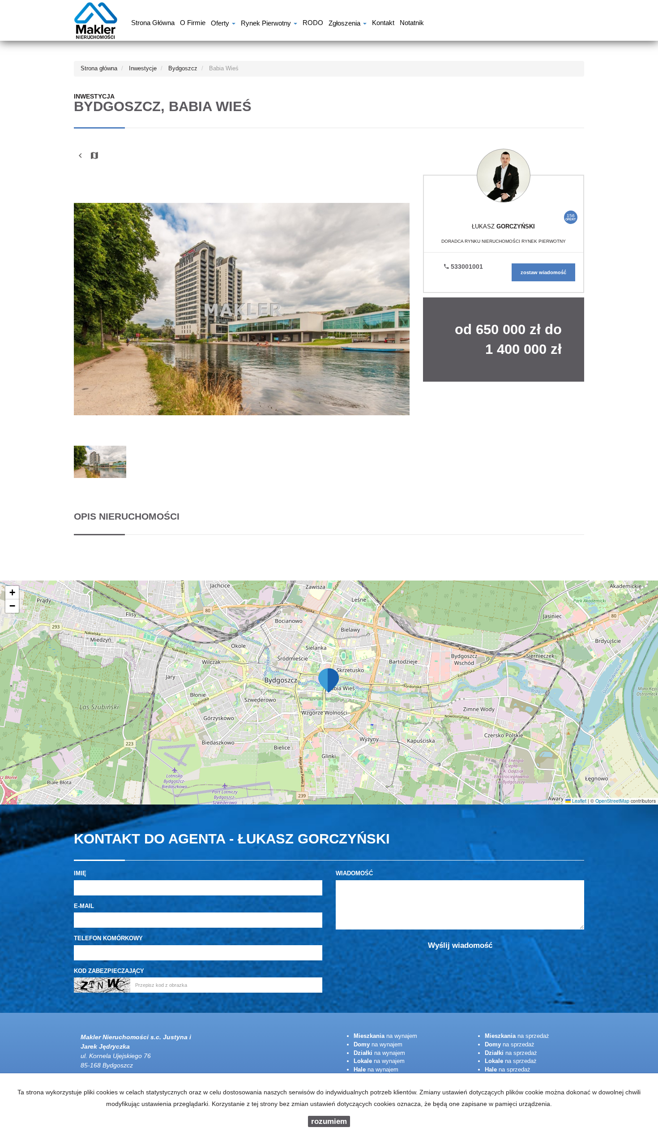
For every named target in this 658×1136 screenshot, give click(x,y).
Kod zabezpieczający (109, 971)
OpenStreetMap (612, 800)
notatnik (412, 23)
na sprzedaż (517, 1036)
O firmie (192, 23)
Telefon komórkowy (108, 938)
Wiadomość (354, 873)
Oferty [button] (221, 24)
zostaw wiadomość (543, 272)
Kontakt (383, 23)
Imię (80, 873)
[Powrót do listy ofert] (80, 156)
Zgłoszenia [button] (345, 24)
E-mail (84, 906)
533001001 (466, 266)
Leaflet (578, 800)
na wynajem (385, 1036)
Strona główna (153, 23)
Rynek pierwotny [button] (267, 24)
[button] (328, 680)
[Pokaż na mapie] (94, 156)
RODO (313, 23)
